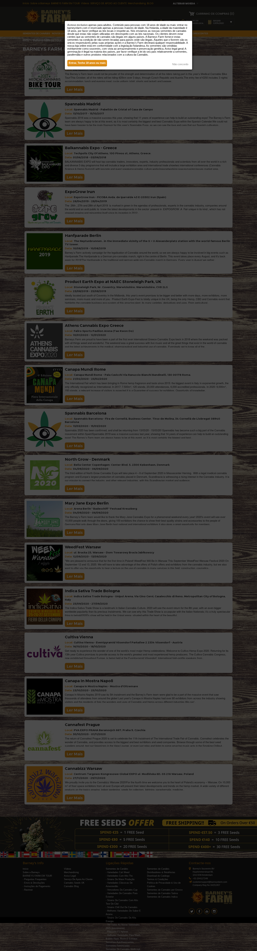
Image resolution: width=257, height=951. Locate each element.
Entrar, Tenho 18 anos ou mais (87, 62)
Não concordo (180, 64)
